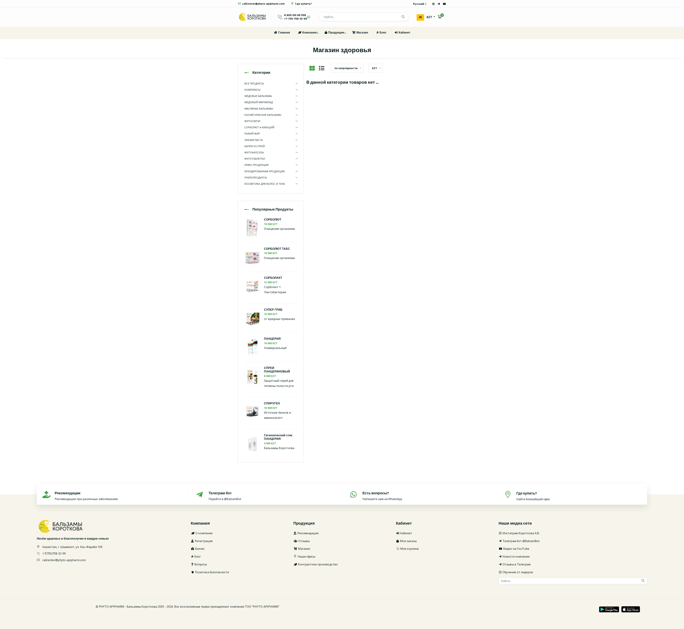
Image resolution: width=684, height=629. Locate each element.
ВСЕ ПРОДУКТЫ (254, 83)
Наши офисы (306, 556)
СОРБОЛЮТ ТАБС (277, 249)
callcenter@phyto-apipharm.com (263, 3)
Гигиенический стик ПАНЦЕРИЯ (278, 437)
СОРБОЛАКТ (273, 278)
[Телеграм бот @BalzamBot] (438, 4)
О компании (204, 533)
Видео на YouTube (515, 549)
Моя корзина (409, 549)
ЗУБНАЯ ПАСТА (253, 140)
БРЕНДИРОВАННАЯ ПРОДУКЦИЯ (264, 171)
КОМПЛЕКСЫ (252, 89)
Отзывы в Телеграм (516, 564)
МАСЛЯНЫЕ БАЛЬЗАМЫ (258, 108)
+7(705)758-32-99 (54, 553)
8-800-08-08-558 (295, 15)
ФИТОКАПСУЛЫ (254, 152)
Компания (309, 33)
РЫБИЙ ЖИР (252, 133)
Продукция (336, 33)
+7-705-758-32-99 (295, 19)
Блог (383, 33)
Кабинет (404, 33)
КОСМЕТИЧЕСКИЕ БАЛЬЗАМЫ (262, 115)
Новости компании (516, 556)
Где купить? (303, 3)
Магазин (362, 33)
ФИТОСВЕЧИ (252, 121)
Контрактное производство (317, 564)
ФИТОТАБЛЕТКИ (254, 158)
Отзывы (304, 541)
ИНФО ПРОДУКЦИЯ (256, 165)
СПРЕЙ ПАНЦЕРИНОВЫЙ (277, 370)
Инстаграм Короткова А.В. (521, 533)
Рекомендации (307, 533)
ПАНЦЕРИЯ (272, 339)
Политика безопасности (211, 572)
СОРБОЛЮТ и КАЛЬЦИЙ (259, 127)
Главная (284, 33)
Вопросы (200, 564)
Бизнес (199, 549)
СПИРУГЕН (272, 403)
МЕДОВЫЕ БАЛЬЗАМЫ (258, 96)
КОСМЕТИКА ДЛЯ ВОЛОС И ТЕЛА (264, 183)
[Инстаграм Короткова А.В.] (433, 4)
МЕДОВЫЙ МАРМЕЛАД (258, 102)
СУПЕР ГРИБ (273, 310)
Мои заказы (408, 541)
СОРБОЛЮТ (272, 220)
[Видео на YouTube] (444, 4)
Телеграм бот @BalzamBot (521, 541)
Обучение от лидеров (517, 572)
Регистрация (203, 541)
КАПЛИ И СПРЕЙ (254, 146)
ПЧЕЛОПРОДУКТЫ (255, 177)
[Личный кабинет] (420, 17)
